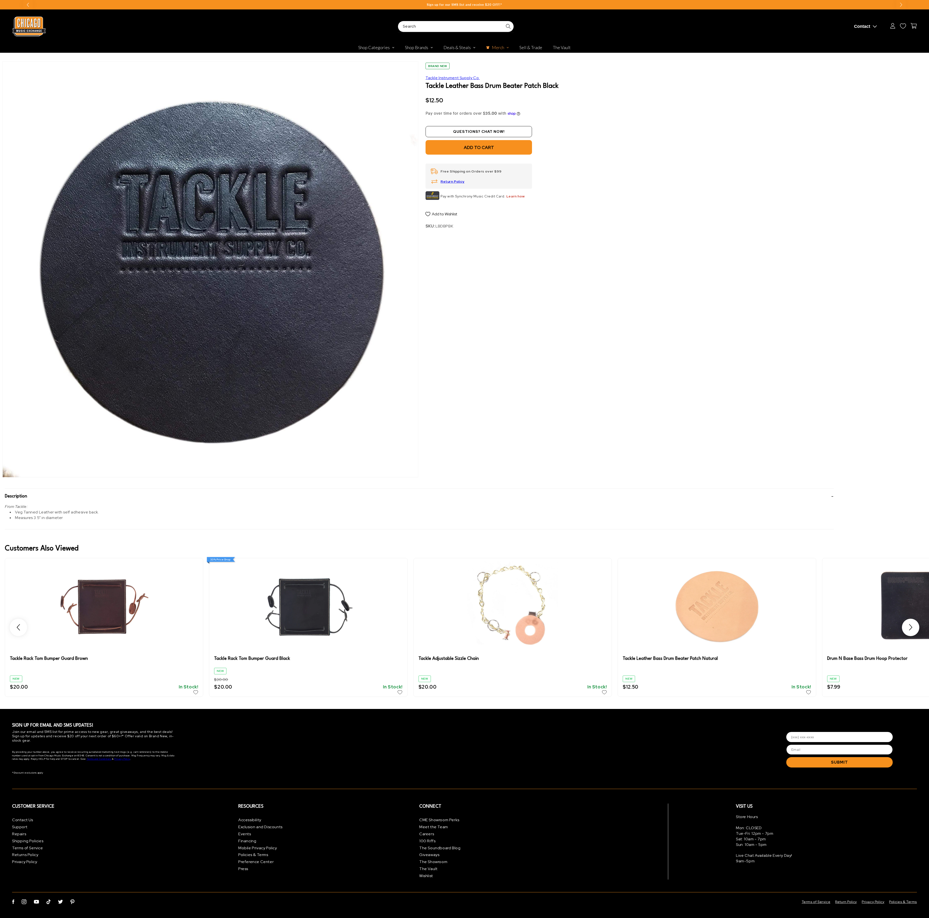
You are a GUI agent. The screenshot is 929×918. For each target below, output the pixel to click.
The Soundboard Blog (439, 847)
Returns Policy (25, 854)
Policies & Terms (253, 854)
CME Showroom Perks (439, 819)
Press (243, 868)
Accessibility (249, 819)
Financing (247, 840)
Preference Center (256, 861)
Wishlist (426, 875)
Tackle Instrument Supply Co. (453, 77)
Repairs (19, 833)
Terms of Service (27, 847)
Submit (839, 762)
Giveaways (429, 854)
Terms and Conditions (99, 758)
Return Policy (452, 181)
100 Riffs (427, 840)
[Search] (508, 26)
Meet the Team (433, 826)
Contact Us (22, 819)
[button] (419, 496)
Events (244, 833)
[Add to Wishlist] (196, 692)
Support (19, 826)
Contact (862, 26)
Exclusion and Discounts (260, 826)
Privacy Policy (122, 758)
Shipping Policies (27, 840)
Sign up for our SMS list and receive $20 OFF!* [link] (464, 5)
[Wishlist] (903, 26)
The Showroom (433, 861)
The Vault (428, 868)
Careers (426, 833)
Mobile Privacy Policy (257, 847)
